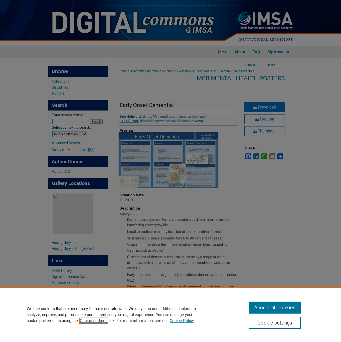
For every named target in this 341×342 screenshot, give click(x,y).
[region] (170, 314)
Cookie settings (94, 320)
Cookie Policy (182, 320)
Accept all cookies (274, 308)
